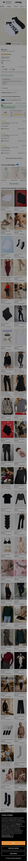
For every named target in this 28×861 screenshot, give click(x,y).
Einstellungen (13, 848)
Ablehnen (13, 853)
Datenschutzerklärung (7, 836)
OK (13, 843)
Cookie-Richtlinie (6, 835)
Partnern (18, 823)
